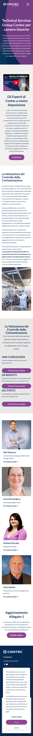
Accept (16, 722)
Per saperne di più (9, 462)
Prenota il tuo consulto (16, 371)
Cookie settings (16, 717)
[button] (16, 437)
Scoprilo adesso (16, 635)
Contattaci (16, 157)
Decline (16, 728)
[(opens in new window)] (4, 664)
